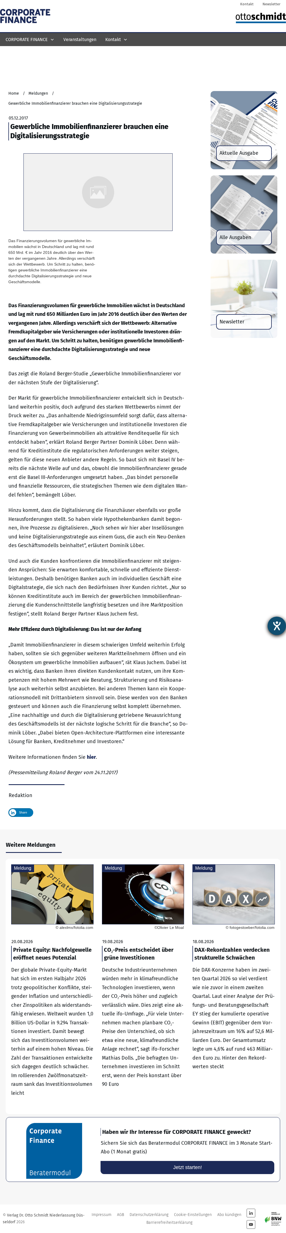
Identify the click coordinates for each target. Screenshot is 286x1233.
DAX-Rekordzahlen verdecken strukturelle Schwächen (233, 986)
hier (91, 757)
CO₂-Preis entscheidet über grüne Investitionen (143, 986)
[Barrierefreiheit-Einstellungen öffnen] (277, 626)
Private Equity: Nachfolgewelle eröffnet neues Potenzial (52, 986)
